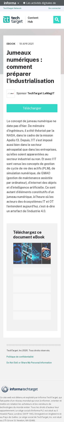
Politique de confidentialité (20, 356)
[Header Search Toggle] (57, 19)
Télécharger (32, 108)
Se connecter (54, 8)
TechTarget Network (12, 8)
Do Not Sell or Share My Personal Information (29, 362)
